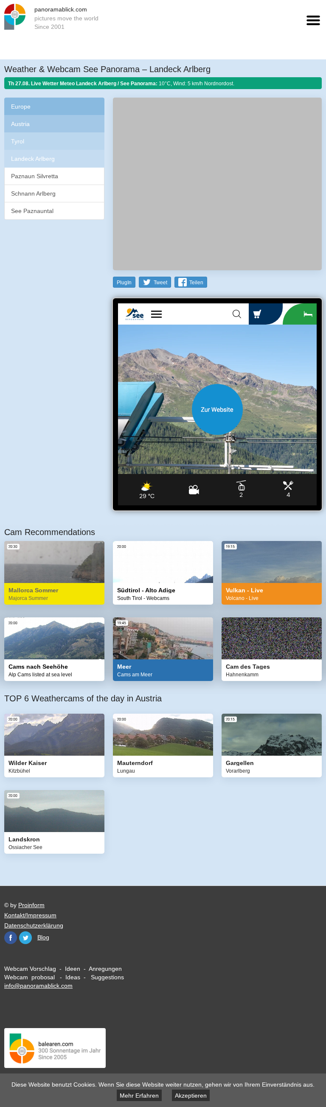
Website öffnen (217, 409)
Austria (20, 124)
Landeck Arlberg (33, 158)
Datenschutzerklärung (33, 925)
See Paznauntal (32, 210)
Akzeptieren (191, 1095)
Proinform (31, 905)
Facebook (10, 937)
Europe (21, 106)
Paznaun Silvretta (34, 176)
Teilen (196, 283)
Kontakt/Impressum (30, 915)
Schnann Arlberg (33, 193)
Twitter (25, 937)
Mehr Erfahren (139, 1095)
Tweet (160, 283)
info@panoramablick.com (38, 985)
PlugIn (124, 283)
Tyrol (17, 141)
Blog (43, 937)
